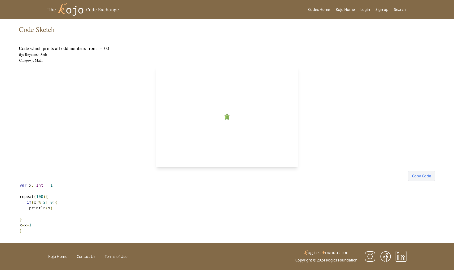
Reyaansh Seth (36, 54)
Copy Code (421, 176)
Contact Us (86, 256)
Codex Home (319, 9)
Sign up (381, 9)
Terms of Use (116, 256)
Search (400, 9)
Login (365, 9)
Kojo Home (345, 9)
